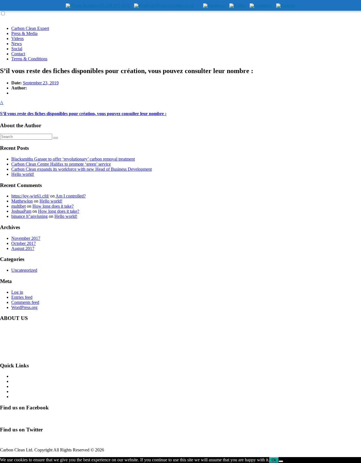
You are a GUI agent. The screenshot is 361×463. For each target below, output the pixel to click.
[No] (281, 461)
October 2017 (23, 243)
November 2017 (25, 238)
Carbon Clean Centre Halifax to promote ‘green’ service (61, 164)
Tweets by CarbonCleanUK (25, 440)
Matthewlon (22, 201)
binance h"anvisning (29, 216)
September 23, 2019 (41, 82)
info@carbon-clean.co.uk (48, 354)
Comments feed (25, 302)
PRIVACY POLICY (30, 396)
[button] (180, 108)
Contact (18, 53)
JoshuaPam (21, 211)
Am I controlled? (71, 196)
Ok (274, 460)
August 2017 (22, 248)
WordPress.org (24, 307)
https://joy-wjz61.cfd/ (30, 196)
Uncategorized (24, 270)
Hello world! (22, 174)
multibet (18, 206)
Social (16, 48)
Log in (17, 292)
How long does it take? (53, 206)
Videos (17, 38)
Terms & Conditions (29, 58)
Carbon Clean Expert (30, 28)
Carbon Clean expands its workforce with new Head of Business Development (81, 169)
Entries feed (21, 297)
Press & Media (24, 33)
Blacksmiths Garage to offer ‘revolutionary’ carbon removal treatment (73, 159)
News (16, 43)
